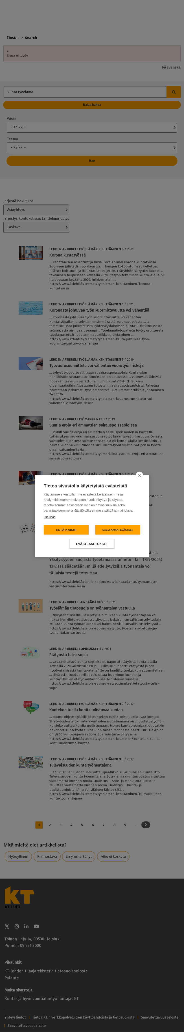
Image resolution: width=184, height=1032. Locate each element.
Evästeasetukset (92, 543)
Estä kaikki (66, 529)
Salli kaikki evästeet (117, 529)
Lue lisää (49, 516)
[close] (139, 475)
